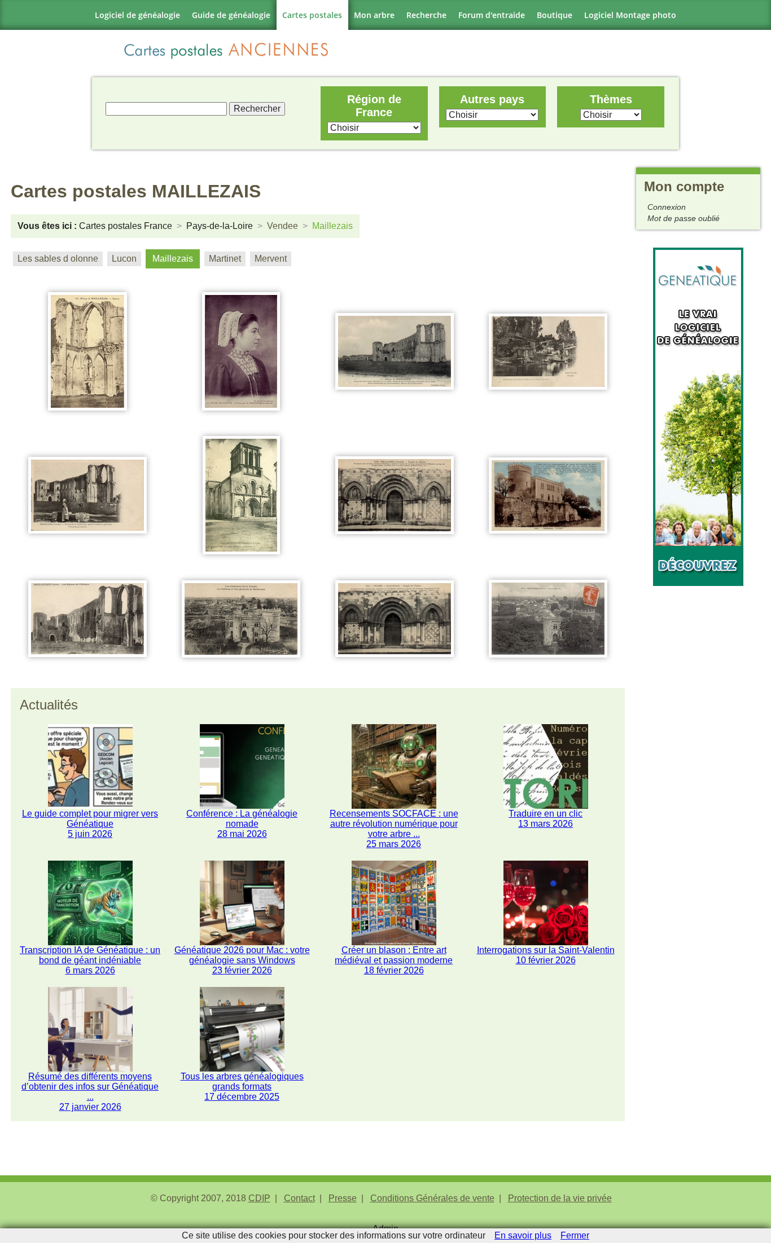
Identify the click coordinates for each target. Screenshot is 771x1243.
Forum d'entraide (491, 15)
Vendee (282, 226)
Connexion (666, 206)
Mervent (271, 258)
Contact (299, 1198)
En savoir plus (522, 1235)
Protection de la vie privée (560, 1198)
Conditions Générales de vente (432, 1198)
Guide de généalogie (231, 15)
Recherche (426, 15)
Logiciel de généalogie (137, 15)
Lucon (124, 258)
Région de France (374, 105)
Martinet (225, 258)
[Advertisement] (698, 755)
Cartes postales (312, 15)
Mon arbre (374, 15)
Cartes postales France (125, 226)
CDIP (259, 1198)
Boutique (554, 15)
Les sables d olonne (57, 258)
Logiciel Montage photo (630, 15)
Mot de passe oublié (683, 218)
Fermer (574, 1235)
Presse (342, 1198)
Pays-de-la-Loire (219, 226)
